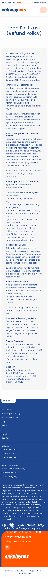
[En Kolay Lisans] (8, 401)
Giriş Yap (5, 438)
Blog (3, 421)
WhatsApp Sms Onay (10, 413)
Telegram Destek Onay (18, 541)
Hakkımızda (6, 409)
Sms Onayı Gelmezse (12, 2)
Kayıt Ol (4, 434)
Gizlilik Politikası (7, 453)
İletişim (4, 426)
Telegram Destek (40, 2)
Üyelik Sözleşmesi (8, 457)
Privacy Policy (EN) (9, 472)
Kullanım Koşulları (8, 449)
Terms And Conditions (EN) (13, 468)
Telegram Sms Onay (10, 417)
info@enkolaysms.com (18, 536)
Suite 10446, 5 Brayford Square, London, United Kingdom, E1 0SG (23, 530)
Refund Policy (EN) (9, 477)
